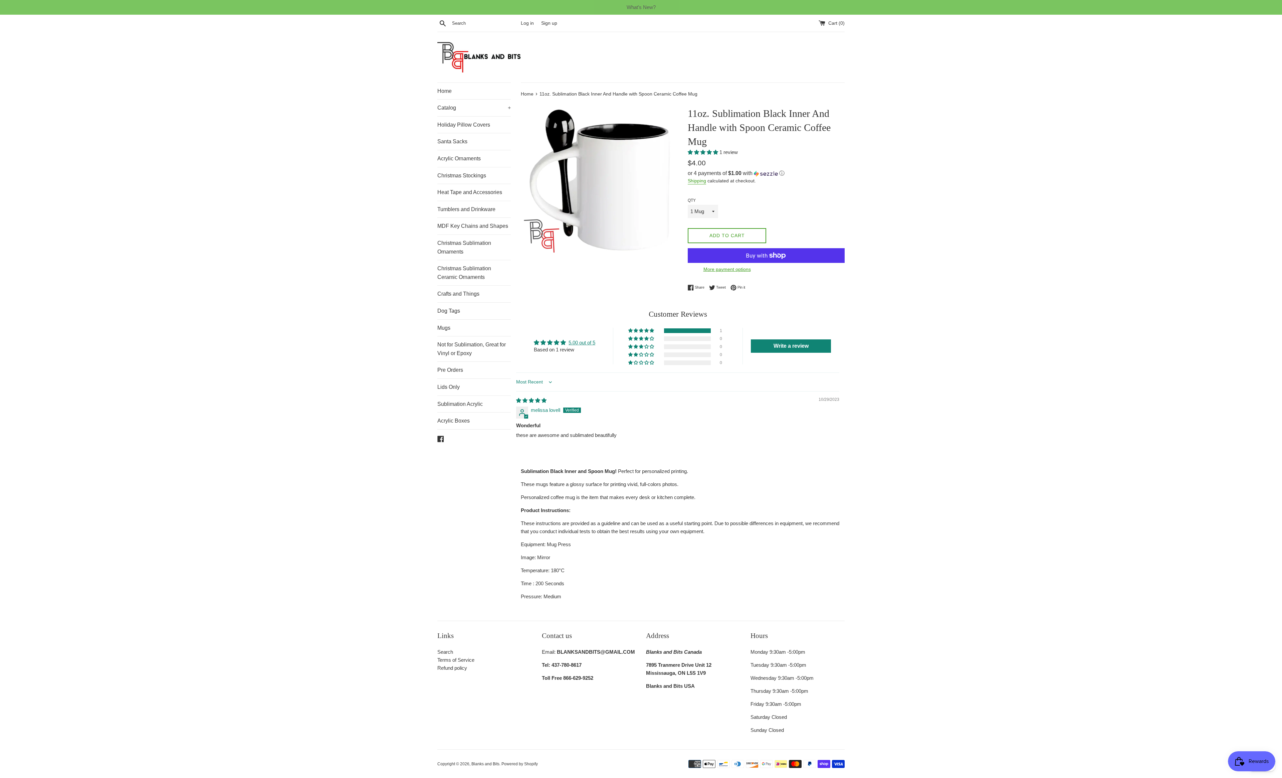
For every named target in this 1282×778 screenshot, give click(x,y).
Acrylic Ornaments (459, 158)
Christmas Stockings (461, 175)
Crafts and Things (458, 294)
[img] (531, 400)
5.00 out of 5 (582, 342)
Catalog (474, 108)
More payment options (727, 269)
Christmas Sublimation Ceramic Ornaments (464, 273)
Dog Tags (448, 311)
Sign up (549, 23)
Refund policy (452, 668)
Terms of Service (455, 660)
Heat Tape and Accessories (469, 192)
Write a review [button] (791, 346)
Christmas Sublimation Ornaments (464, 247)
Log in (527, 23)
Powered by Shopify (519, 764)
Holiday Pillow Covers (463, 125)
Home (444, 91)
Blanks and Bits (485, 764)
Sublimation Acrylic (460, 404)
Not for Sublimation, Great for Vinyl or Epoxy (471, 349)
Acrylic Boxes (453, 421)
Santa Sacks (452, 141)
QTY (692, 200)
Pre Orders (450, 370)
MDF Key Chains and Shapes (472, 226)
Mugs (443, 328)
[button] (703, 152)
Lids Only (448, 387)
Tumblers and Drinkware (466, 209)
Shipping (697, 180)
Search (445, 652)
